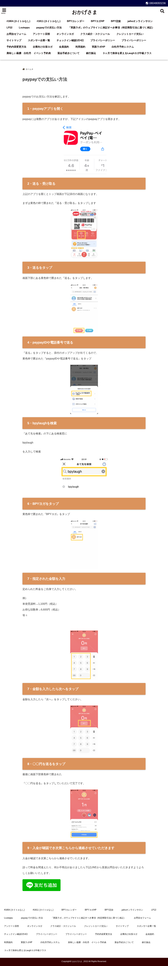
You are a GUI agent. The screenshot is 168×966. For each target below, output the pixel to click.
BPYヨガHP (97, 21)
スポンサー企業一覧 (39, 40)
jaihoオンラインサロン (140, 21)
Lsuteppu (24, 27)
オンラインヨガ (65, 33)
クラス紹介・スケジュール (95, 33)
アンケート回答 (41, 33)
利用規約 (80, 46)
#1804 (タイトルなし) (18, 21)
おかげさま (84, 12)
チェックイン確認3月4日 (70, 40)
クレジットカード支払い (130, 33)
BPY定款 (116, 21)
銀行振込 (91, 53)
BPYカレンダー (75, 21)
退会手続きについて (68, 53)
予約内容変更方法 (16, 46)
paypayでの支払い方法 (49, 27)
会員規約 (64, 46)
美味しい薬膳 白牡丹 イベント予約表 (29, 53)
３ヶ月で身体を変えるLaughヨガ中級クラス (127, 53)
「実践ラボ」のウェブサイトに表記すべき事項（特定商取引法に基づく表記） (111, 27)
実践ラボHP (98, 46)
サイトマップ (14, 40)
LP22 (9, 27)
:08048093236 (157, 3)
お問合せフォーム (16, 33)
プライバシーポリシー (102, 40)
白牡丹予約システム (123, 46)
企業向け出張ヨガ (42, 46)
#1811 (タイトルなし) (48, 21)
